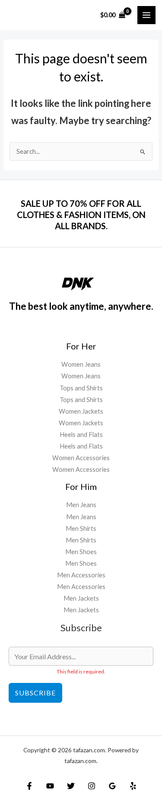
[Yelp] (133, 786)
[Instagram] (91, 786)
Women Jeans (81, 364)
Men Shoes (81, 551)
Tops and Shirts (81, 388)
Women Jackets (81, 411)
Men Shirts (81, 528)
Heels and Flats (81, 434)
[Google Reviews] (112, 786)
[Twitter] (71, 786)
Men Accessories (81, 575)
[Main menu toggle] (146, 15)
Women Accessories (81, 457)
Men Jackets (81, 598)
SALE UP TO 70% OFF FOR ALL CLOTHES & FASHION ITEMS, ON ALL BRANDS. (81, 214)
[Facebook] (29, 786)
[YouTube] (50, 786)
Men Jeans (81, 504)
